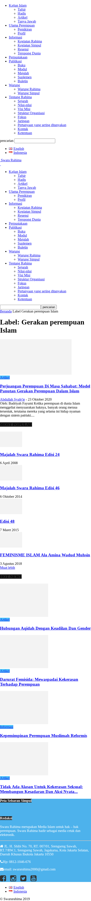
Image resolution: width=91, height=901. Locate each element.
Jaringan (23, 121)
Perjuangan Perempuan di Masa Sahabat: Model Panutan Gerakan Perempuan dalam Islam (45, 388)
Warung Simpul (29, 93)
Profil (21, 33)
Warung (14, 85)
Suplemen (25, 77)
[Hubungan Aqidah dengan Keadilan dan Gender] (24, 615)
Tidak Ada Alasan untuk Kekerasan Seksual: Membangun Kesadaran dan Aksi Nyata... (41, 789)
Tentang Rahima (20, 97)
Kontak (23, 129)
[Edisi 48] (11, 513)
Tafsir (22, 9)
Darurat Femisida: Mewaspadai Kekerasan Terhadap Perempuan (39, 682)
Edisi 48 (7, 521)
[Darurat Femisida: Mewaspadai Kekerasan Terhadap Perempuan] (24, 667)
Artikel (22, 17)
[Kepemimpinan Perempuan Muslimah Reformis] (24, 723)
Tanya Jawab (27, 21)
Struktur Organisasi (31, 113)
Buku (21, 65)
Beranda (6, 311)
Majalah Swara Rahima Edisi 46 (30, 488)
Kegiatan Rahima (30, 41)
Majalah (23, 73)
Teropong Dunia (29, 53)
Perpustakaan (18, 57)
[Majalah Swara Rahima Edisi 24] (11, 446)
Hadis (22, 13)
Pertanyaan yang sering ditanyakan (42, 125)
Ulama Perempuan (22, 25)
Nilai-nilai (25, 105)
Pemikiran (25, 29)
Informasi (15, 37)
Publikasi (15, 61)
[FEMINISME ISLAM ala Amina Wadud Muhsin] (11, 546)
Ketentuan (25, 133)
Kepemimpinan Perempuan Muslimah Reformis (43, 735)
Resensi (23, 49)
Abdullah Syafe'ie (12, 399)
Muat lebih (7, 567)
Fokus (22, 117)
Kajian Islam (18, 5)
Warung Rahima (29, 89)
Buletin (23, 81)
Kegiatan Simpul (29, 45)
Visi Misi (24, 109)
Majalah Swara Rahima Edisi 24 (30, 454)
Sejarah (23, 101)
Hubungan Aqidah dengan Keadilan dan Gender (45, 628)
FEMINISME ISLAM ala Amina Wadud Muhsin (45, 555)
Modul (22, 69)
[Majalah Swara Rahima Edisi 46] (11, 479)
